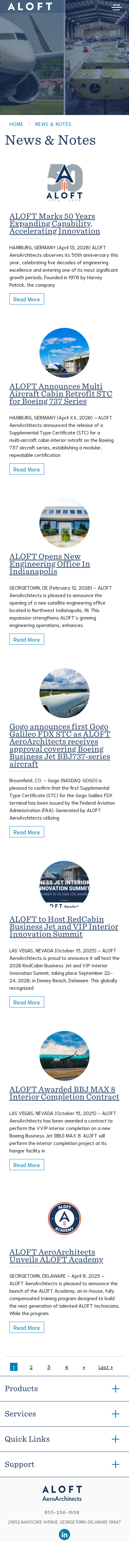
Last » (106, 1366)
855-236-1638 (62, 1512)
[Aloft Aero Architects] (64, 1492)
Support (19, 1464)
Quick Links (27, 1439)
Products (21, 1388)
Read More (26, 299)
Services (20, 1413)
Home (16, 123)
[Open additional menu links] (116, 6)
